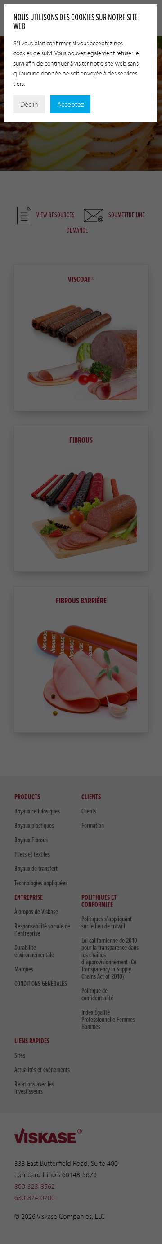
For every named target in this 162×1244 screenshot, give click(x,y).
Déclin (29, 104)
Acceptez (70, 104)
